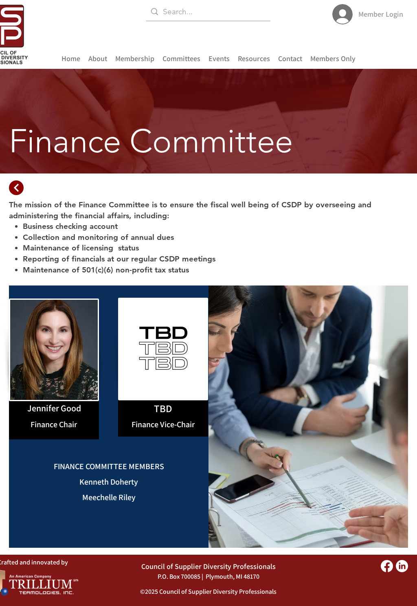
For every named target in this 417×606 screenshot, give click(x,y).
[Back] (16, 187)
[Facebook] (387, 566)
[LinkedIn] (402, 566)
